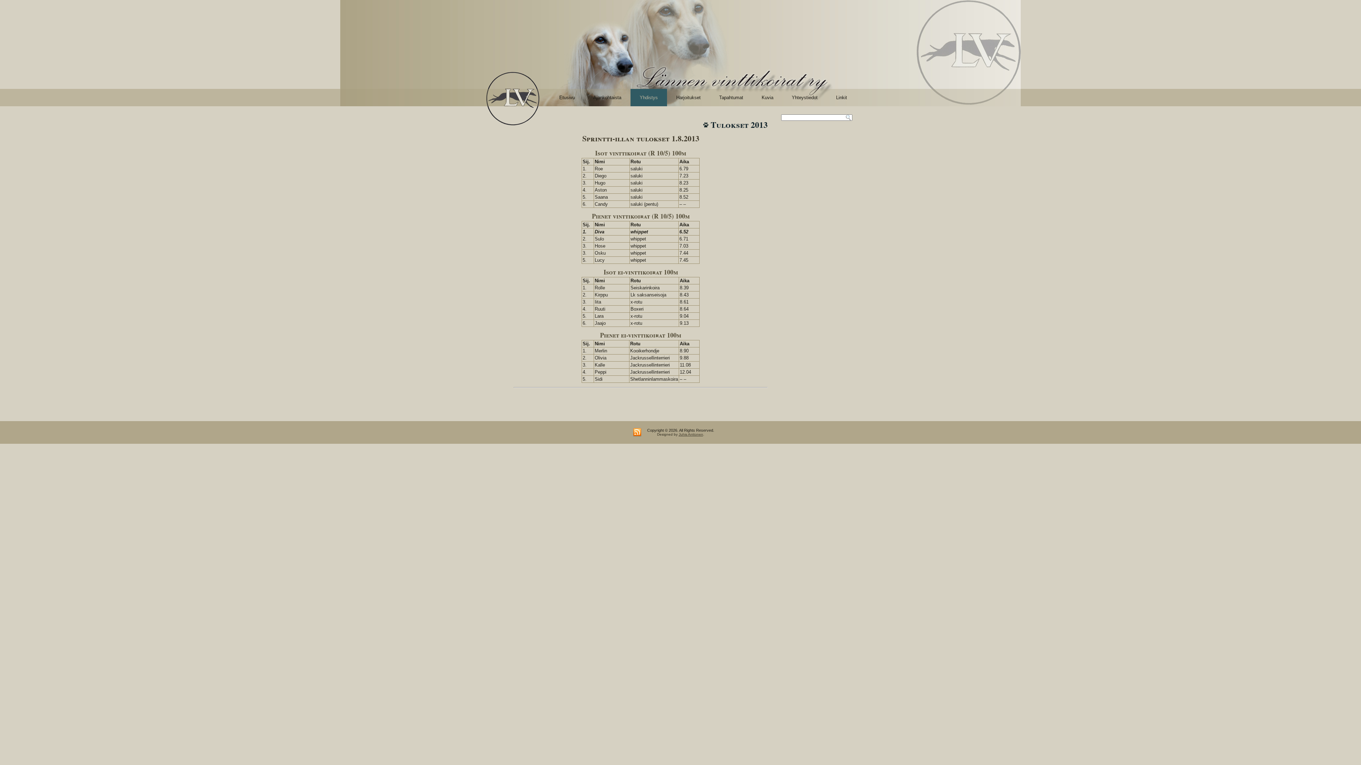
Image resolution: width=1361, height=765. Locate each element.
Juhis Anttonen (691, 434)
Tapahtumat (731, 97)
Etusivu (567, 97)
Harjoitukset (688, 97)
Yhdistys (649, 97)
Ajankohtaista (607, 97)
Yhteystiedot (805, 97)
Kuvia (767, 97)
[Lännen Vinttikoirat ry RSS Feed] (637, 432)
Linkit (841, 97)
